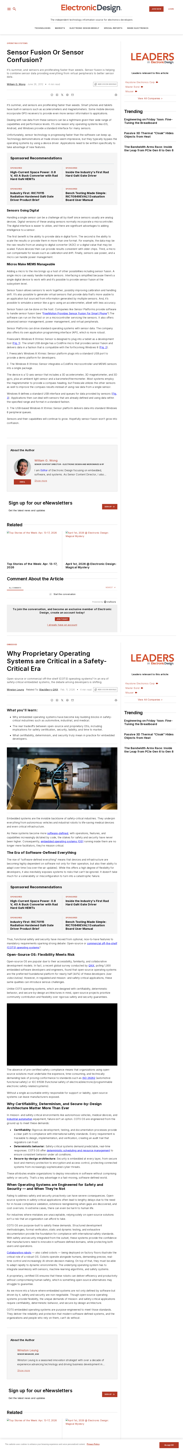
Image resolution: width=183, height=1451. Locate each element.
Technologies (42, 28)
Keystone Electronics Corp (140, 82)
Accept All (169, 1445)
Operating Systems (17, 43)
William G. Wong (16, 84)
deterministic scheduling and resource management (78, 1150)
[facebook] (51, 94)
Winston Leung (15, 689)
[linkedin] (57, 94)
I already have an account (62, 624)
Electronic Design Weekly (84, 28)
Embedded (12, 644)
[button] (9, 9)
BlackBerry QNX (48, 689)
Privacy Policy (93, 1444)
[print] (116, 94)
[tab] (15, 587)
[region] (62, 595)
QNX (91, 965)
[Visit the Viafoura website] (110, 602)
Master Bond (132, 86)
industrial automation (19, 1118)
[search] (14, 9)
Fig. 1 (16, 343)
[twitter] (62, 94)
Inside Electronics (138, 28)
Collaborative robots (19, 1252)
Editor (44, 470)
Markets (60, 28)
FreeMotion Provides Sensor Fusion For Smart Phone (75, 313)
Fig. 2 (103, 347)
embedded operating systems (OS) (62, 841)
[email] (72, 94)
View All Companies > (150, 98)
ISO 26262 (88, 1077)
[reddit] (67, 94)
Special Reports (113, 28)
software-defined (57, 833)
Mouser (129, 91)
